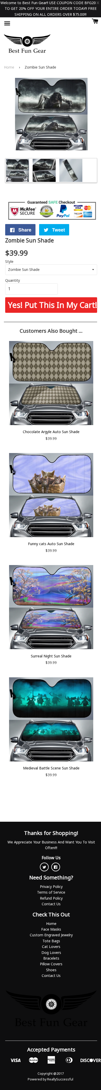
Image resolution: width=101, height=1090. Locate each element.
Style (9, 261)
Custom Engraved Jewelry (51, 934)
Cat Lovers (51, 946)
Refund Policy (51, 898)
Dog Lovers (51, 952)
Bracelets (51, 958)
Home (9, 67)
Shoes (51, 969)
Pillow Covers (51, 963)
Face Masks (51, 929)
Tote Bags (51, 940)
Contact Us (51, 903)
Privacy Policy (51, 886)
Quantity (12, 280)
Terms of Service (51, 892)
